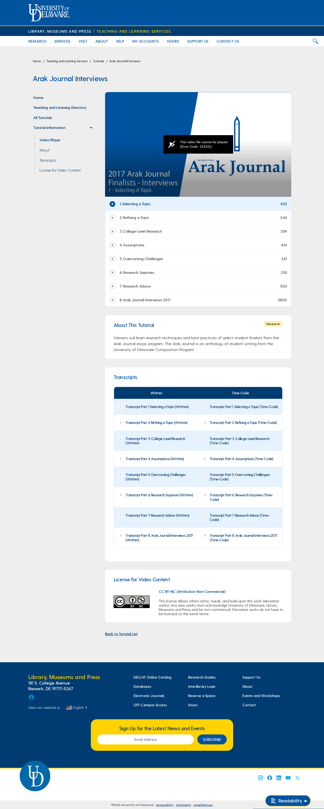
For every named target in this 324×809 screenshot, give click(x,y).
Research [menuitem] (37, 41)
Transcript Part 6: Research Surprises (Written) (159, 495)
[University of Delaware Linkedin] (279, 778)
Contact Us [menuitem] (228, 41)
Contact (249, 705)
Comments (183, 804)
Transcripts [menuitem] (47, 160)
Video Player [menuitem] (49, 139)
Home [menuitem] (38, 97)
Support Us (251, 677)
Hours (193, 705)
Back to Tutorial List (121, 633)
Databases (142, 686)
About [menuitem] (101, 41)
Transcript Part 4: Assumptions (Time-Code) (241, 459)
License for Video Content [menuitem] (60, 170)
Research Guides (202, 677)
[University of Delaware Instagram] (260, 778)
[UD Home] (49, 13)
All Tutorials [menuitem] (42, 117)
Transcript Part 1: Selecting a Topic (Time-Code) (244, 406)
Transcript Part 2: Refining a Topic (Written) (156, 422)
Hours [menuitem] (173, 41)
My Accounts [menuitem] (145, 41)
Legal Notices (203, 804)
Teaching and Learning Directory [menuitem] (59, 107)
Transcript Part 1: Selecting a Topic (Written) (156, 406)
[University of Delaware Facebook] (269, 778)
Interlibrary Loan (201, 686)
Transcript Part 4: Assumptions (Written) (154, 459)
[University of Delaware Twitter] (297, 778)
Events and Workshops (261, 695)
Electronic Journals (149, 695)
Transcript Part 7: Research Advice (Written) (157, 515)
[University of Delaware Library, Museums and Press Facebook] (31, 697)
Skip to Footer (9, 1)
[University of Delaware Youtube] (288, 778)
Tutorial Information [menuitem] (63, 129)
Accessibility (165, 804)
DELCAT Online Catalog (152, 677)
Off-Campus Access (150, 705)
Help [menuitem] (120, 41)
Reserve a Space (201, 695)
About (247, 686)
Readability (289, 800)
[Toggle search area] (315, 41)
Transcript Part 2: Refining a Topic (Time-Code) (243, 422)
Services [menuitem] (62, 41)
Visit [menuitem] (83, 41)
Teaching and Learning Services (134, 31)
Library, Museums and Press (59, 31)
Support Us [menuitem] (197, 41)
